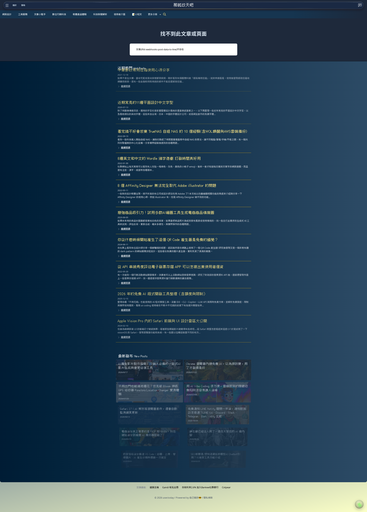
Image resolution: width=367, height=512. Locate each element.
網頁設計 (6, 14)
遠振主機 (154, 487)
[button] (359, 504)
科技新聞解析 (100, 14)
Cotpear (226, 487)
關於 (15, 5)
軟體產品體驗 (80, 14)
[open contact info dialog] (360, 5)
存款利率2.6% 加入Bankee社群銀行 (200, 487)
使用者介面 (119, 14)
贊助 (23, 5)
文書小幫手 (40, 14)
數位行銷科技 (59, 14)
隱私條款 (208, 497)
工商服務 (22, 14)
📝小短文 (137, 14)
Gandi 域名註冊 (170, 487)
